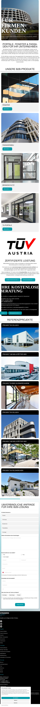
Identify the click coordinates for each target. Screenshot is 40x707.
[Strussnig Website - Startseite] (4, 614)
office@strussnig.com (8, 301)
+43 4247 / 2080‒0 (9, 300)
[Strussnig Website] (1, 621)
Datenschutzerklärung (4, 705)
